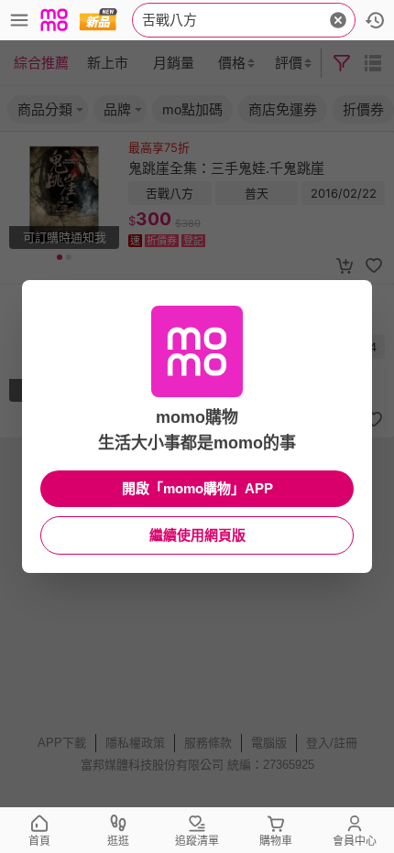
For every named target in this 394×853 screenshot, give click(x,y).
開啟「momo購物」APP (197, 488)
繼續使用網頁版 (197, 535)
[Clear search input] (338, 20)
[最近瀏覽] (374, 20)
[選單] (19, 20)
